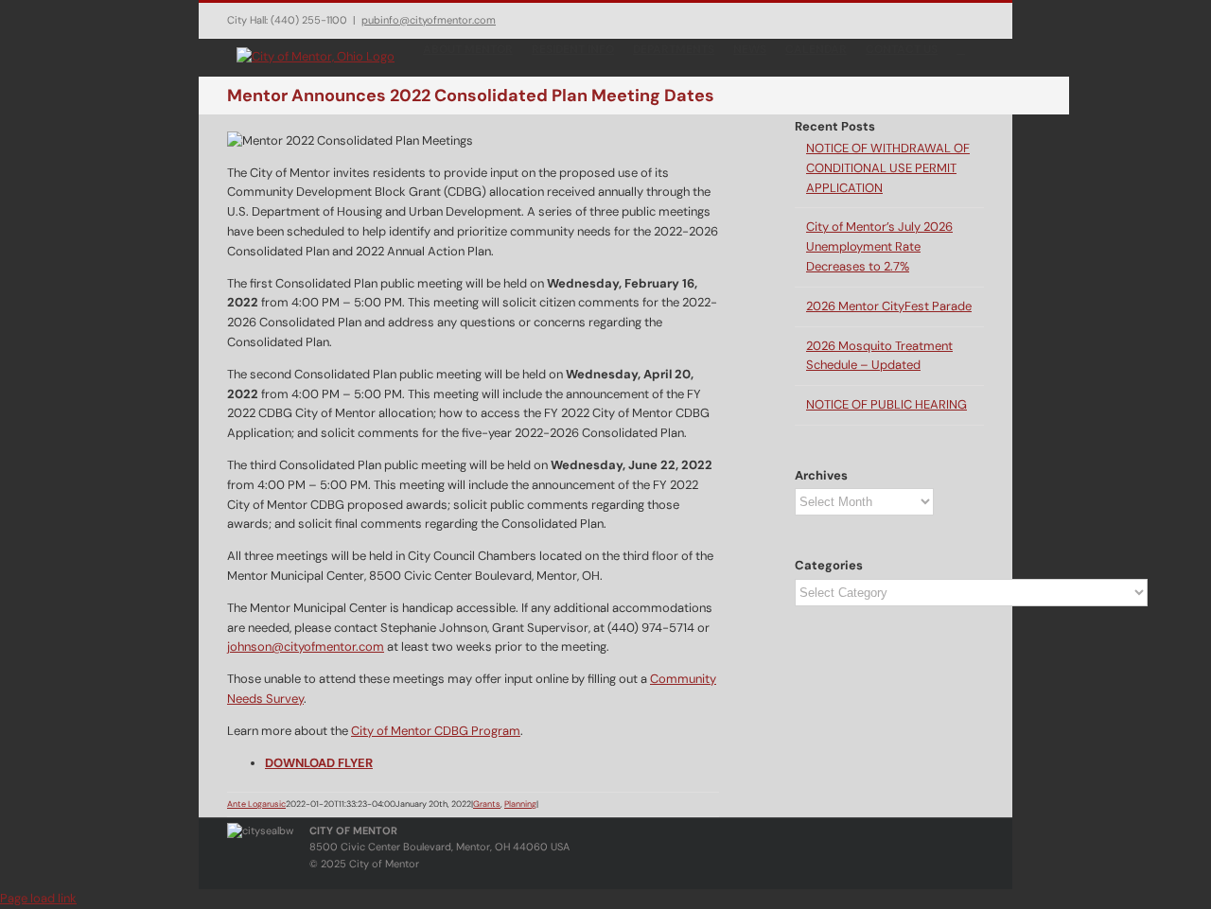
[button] (961, 48)
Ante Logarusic (256, 804)
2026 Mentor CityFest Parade (889, 306)
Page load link (38, 898)
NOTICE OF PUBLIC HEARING (886, 404)
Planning (520, 804)
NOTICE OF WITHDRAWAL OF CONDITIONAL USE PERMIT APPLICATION (888, 168)
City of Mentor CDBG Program (435, 731)
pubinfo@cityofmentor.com (428, 19)
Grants (486, 804)
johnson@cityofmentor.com (305, 646)
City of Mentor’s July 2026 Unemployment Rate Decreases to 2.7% (879, 246)
